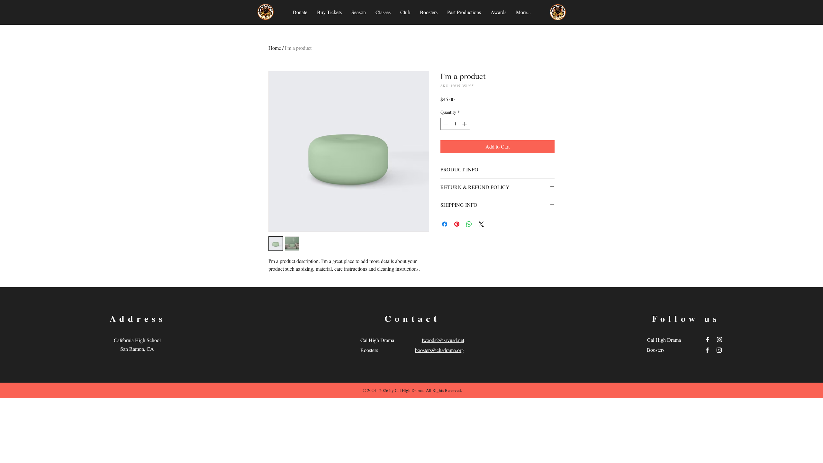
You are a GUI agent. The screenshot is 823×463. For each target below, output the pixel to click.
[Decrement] (445, 124)
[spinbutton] (455, 124)
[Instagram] (719, 339)
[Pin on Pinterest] (457, 224)
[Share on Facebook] (444, 224)
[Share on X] (481, 224)
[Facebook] (707, 339)
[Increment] (465, 124)
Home (274, 47)
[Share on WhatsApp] (469, 224)
